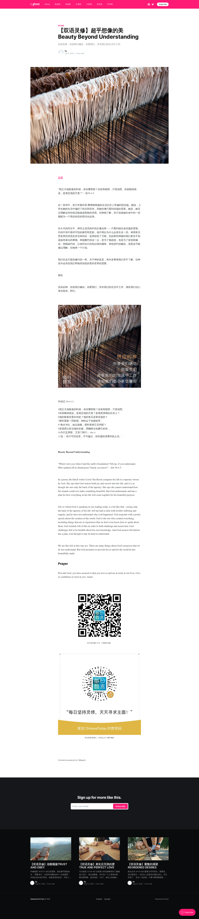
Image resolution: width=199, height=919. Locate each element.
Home (47, 4)
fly (66, 51)
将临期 (57, 4)
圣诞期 (68, 4)
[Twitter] (152, 4)
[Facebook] (149, 4)
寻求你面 (99, 899)
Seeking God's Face (37, 899)
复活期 (99, 4)
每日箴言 (61, 25)
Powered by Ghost (162, 899)
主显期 (78, 4)
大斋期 (89, 4)
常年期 (110, 4)
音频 (60, 177)
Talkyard (81, 760)
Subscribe (163, 4)
